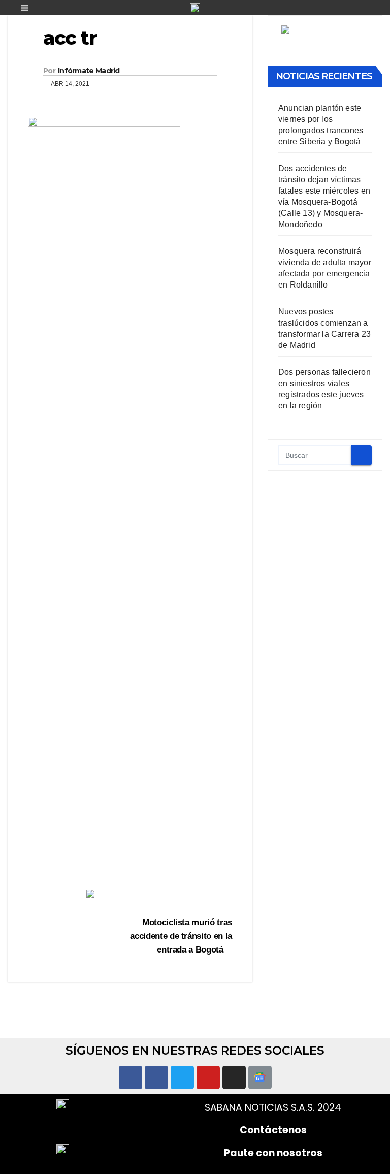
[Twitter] (182, 1077)
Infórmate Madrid (89, 70)
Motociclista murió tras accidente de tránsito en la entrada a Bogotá (181, 936)
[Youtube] (208, 1077)
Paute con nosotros (273, 1153)
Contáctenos (273, 1130)
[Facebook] (130, 1077)
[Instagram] (234, 1077)
